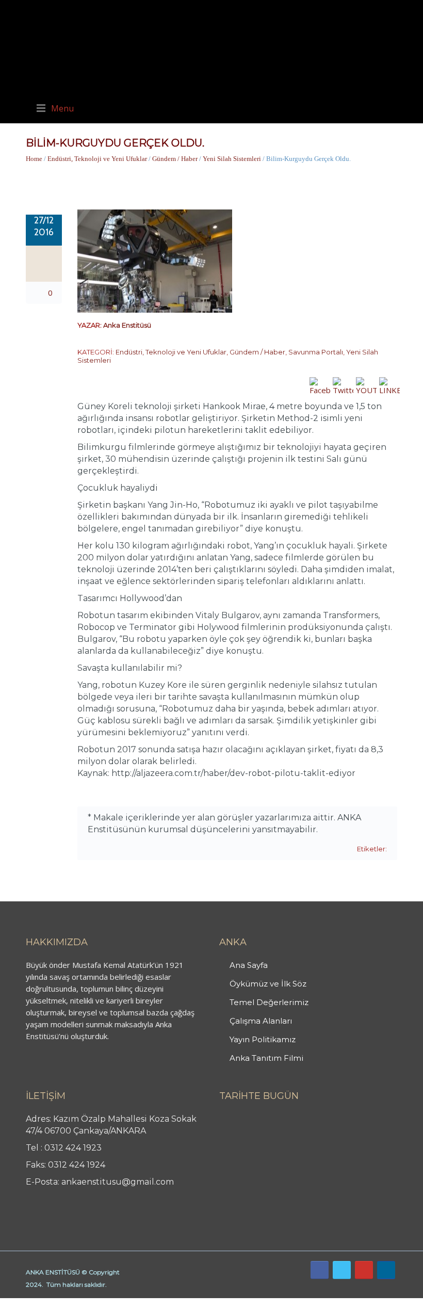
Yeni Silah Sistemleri (232, 159)
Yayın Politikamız (263, 1039)
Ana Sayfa (249, 965)
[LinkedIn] (386, 1270)
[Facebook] (320, 1270)
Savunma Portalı (315, 352)
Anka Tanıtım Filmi (266, 1058)
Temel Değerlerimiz (269, 1002)
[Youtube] (364, 1270)
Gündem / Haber (175, 159)
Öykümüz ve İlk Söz (268, 984)
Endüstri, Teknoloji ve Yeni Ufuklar (97, 159)
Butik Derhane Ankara (38, 1304)
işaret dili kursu (162, 1304)
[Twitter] (342, 1270)
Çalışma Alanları (261, 1021)
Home (34, 159)
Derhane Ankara (106, 1304)
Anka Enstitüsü (127, 325)
